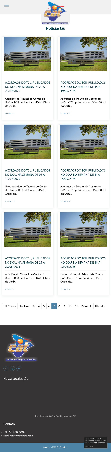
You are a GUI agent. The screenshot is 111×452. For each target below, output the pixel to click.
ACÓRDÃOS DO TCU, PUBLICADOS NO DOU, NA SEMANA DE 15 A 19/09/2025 (83, 87)
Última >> (100, 306)
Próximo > (87, 306)
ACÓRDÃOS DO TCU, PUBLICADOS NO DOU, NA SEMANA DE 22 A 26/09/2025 (27, 87)
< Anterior (24, 306)
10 (70, 306)
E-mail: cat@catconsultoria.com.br (18, 436)
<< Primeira (10, 306)
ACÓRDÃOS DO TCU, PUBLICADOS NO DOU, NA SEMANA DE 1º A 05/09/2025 (83, 175)
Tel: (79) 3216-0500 (14, 431)
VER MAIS (8, 114)
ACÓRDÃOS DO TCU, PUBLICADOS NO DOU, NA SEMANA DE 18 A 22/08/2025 (83, 263)
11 (76, 306)
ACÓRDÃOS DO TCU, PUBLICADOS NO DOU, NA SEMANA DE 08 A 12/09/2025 (27, 175)
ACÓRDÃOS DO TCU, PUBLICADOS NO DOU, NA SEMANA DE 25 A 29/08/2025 (27, 263)
